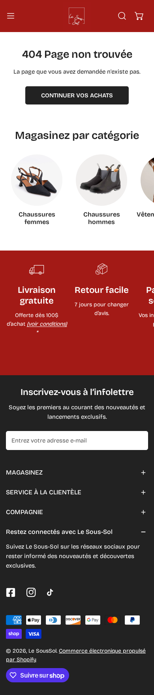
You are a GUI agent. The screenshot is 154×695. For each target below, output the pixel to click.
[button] (139, 16)
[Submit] (137, 440)
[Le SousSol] (77, 16)
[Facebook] (10, 592)
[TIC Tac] (51, 592)
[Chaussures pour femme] (36, 180)
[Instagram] (31, 592)
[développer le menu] (10, 16)
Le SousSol (42, 651)
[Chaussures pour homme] (101, 180)
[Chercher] (122, 16)
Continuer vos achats (77, 95)
